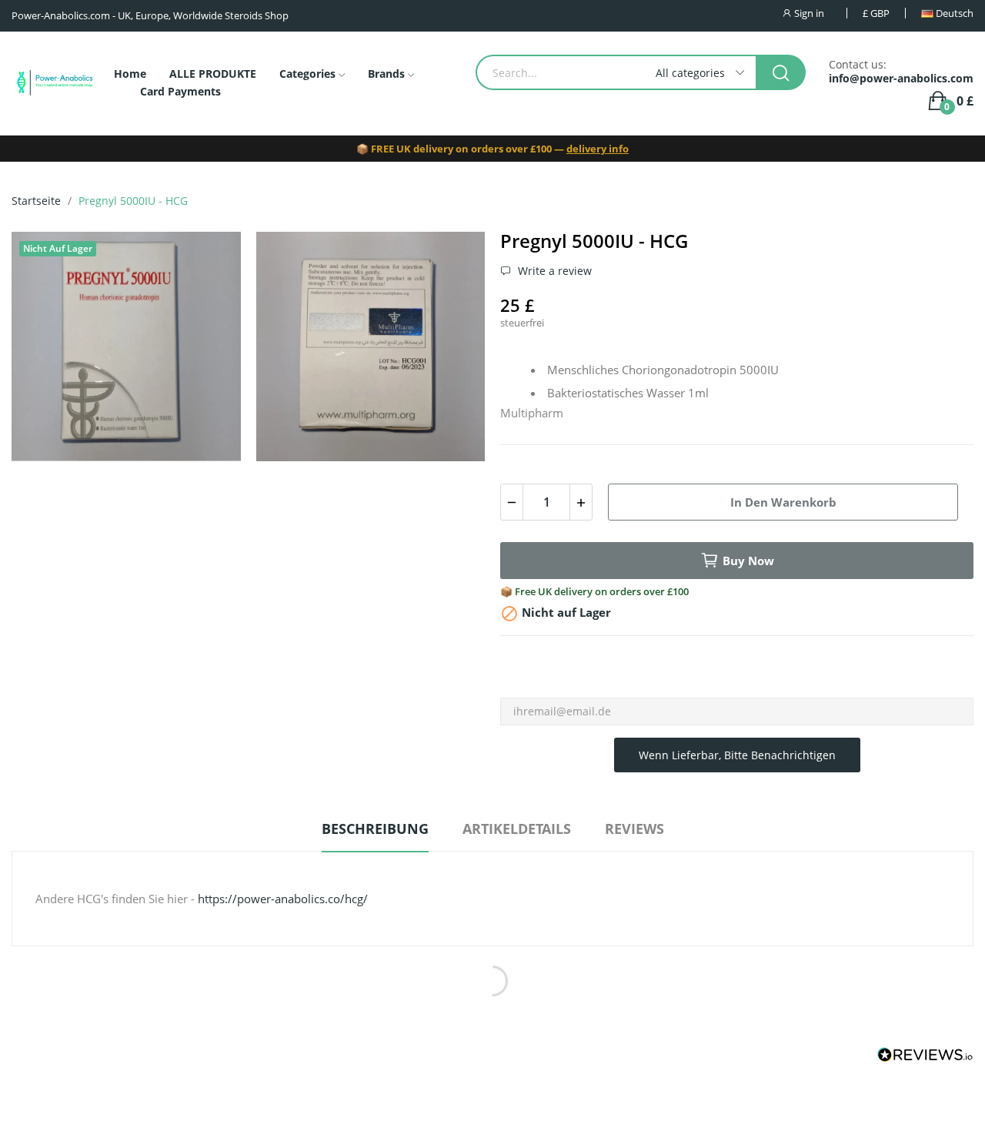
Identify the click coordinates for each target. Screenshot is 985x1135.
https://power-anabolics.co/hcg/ (283, 898)
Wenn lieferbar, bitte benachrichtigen (737, 755)
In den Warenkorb (783, 502)
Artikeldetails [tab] (516, 828)
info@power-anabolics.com (901, 78)
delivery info (597, 149)
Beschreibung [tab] (375, 828)
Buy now (748, 560)
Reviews (634, 828)
